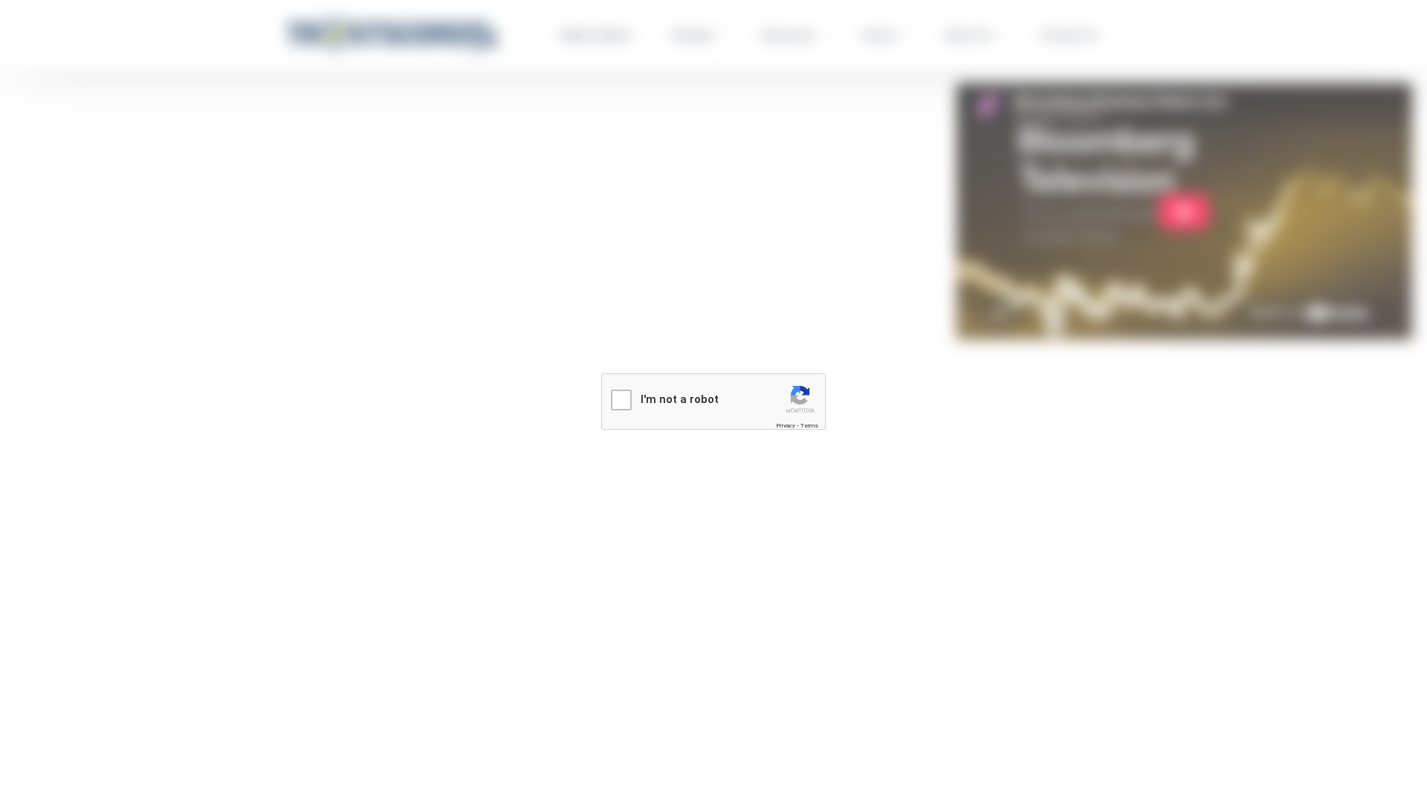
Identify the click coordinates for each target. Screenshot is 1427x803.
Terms (809, 425)
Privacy (785, 425)
